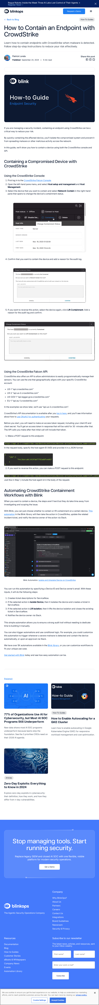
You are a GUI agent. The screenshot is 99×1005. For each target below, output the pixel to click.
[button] (91, 11)
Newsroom (57, 925)
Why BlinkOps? (59, 898)
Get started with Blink (14, 655)
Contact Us (57, 913)
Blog (6, 948)
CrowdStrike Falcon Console (37, 180)
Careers (56, 909)
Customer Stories (12, 955)
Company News (11, 963)
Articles (9, 778)
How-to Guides (11, 952)
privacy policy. (81, 995)
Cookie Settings (39, 1000)
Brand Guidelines (60, 921)
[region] (49, 997)
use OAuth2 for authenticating (31, 416)
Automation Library (13, 971)
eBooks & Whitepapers (15, 959)
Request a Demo (74, 11)
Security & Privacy (61, 928)
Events (7, 967)
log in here (62, 413)
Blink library (53, 645)
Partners (56, 905)
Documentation (11, 944)
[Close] (95, 993)
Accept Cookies (57, 1000)
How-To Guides (59, 713)
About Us (56, 901)
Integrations (58, 917)
